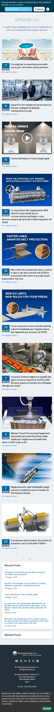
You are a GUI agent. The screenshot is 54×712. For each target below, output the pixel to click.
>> (29, 559)
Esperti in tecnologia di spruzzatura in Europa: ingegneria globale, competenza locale (25, 584)
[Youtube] (16, 661)
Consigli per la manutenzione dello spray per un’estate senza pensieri (25, 573)
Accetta (47, 708)
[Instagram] (33, 661)
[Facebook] (29, 661)
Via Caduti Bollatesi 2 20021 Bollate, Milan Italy (27, 678)
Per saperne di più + (10, 72)
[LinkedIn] (25, 661)
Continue (39, 9)
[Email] (37, 661)
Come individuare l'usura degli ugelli (21, 594)
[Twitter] (21, 661)
